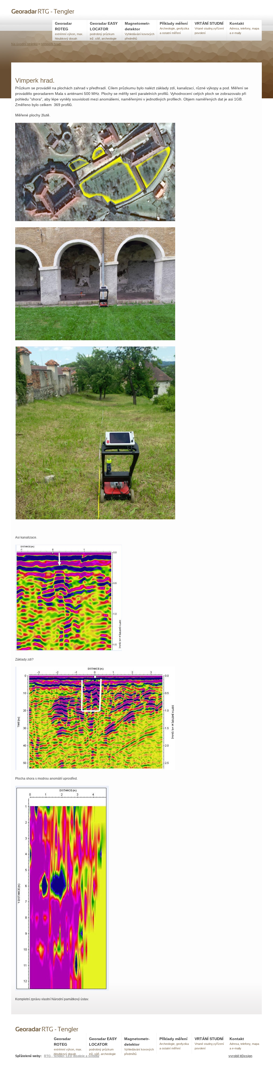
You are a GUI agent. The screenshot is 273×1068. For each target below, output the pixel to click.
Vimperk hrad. (51, 44)
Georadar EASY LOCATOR (104, 30)
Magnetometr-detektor (139, 30)
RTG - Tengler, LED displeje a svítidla (71, 1056)
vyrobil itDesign (240, 1056)
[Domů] (43, 13)
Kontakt (244, 28)
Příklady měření (174, 28)
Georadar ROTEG (69, 30)
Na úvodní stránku (24, 44)
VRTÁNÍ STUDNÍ (209, 28)
